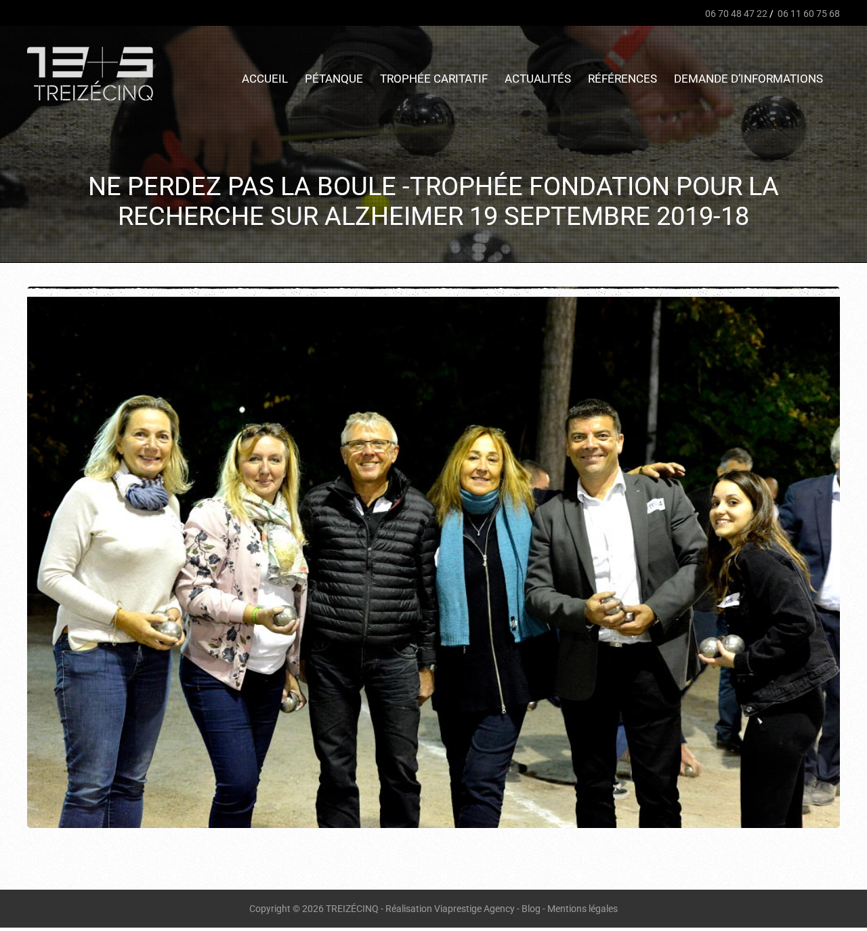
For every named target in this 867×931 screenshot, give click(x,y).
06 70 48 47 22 (735, 13)
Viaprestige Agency (474, 908)
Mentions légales (582, 908)
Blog (531, 908)
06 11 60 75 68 (808, 13)
